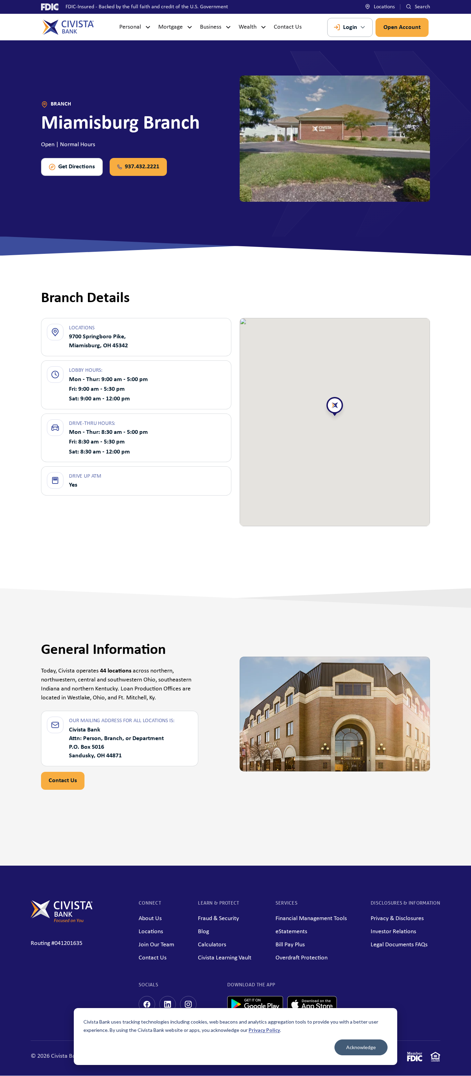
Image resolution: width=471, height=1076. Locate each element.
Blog (203, 931)
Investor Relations (393, 931)
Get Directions (76, 166)
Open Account (402, 27)
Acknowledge (361, 1047)
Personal (130, 27)
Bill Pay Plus (290, 945)
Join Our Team (156, 945)
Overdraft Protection (301, 958)
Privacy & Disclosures (397, 918)
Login (350, 27)
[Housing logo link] (435, 1058)
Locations (383, 7)
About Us (150, 918)
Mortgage (170, 27)
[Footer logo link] (62, 920)
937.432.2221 (142, 166)
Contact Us (288, 27)
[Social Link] (147, 1004)
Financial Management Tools (311, 918)
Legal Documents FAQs (399, 945)
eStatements (291, 931)
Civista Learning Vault (224, 958)
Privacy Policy (264, 1030)
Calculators (212, 945)
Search (421, 7)
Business (210, 27)
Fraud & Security (218, 918)
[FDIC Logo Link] (414, 1058)
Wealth (248, 27)
